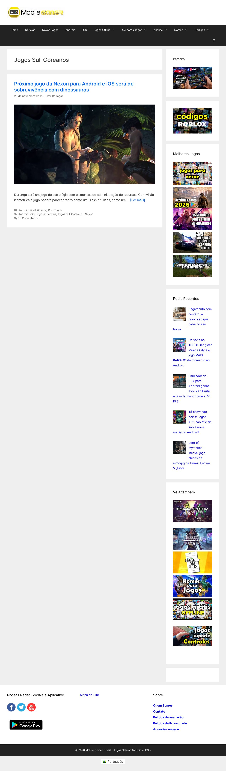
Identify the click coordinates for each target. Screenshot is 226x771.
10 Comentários (28, 218)
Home (14, 30)
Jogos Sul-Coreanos (71, 214)
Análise (158, 30)
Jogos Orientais (46, 214)
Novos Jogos (50, 30)
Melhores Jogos (132, 30)
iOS (84, 30)
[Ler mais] (137, 200)
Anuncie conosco (166, 729)
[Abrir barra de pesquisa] (214, 40)
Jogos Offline (102, 30)
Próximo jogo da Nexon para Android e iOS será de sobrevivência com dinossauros (74, 87)
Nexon (89, 214)
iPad (33, 210)
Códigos (200, 30)
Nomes (178, 30)
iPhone (41, 210)
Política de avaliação (168, 717)
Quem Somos (163, 705)
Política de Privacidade (170, 723)
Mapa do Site (89, 695)
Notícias (30, 30)
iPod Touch (54, 210)
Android (70, 30)
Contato (159, 711)
